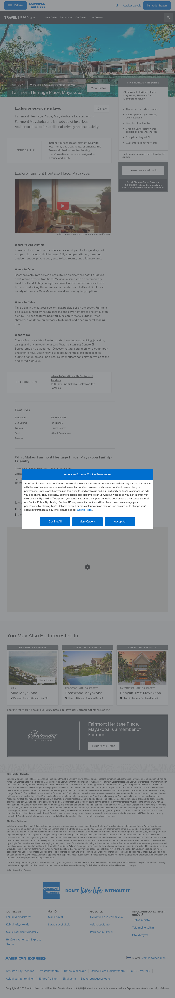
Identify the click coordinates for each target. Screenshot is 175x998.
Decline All (55, 521)
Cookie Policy (84, 509)
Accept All (120, 521)
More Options (87, 521)
